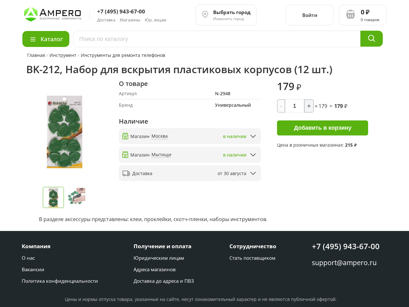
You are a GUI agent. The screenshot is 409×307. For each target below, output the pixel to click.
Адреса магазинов (155, 269)
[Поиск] (371, 39)
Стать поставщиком (252, 258)
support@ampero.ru (344, 262)
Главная (36, 55)
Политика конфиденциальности (60, 281)
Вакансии (33, 269)
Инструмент (63, 55)
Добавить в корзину (322, 128)
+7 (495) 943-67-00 (346, 246)
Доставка (106, 20)
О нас (28, 258)
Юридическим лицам (159, 258)
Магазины (130, 20)
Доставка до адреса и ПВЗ (164, 281)
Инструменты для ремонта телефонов (123, 55)
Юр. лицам (155, 20)
